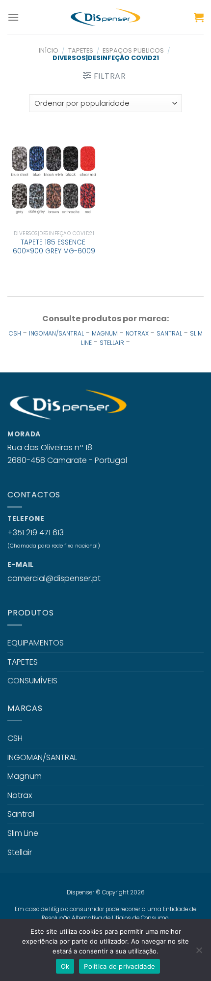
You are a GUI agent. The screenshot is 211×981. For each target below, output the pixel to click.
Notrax (19, 795)
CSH (15, 333)
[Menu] (13, 17)
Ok (65, 966)
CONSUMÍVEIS (32, 680)
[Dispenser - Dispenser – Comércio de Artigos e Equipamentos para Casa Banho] (105, 17)
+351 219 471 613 (35, 532)
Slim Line (22, 833)
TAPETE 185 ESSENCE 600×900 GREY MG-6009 (54, 246)
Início (48, 50)
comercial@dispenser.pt (54, 578)
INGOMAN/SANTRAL (56, 333)
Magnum (24, 776)
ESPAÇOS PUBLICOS (133, 50)
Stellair (19, 852)
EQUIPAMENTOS (35, 642)
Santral (20, 814)
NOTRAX (137, 333)
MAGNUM (105, 333)
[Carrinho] (199, 17)
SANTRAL (169, 333)
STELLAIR (112, 342)
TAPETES (80, 50)
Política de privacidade (119, 966)
